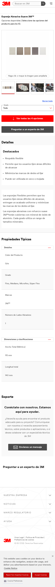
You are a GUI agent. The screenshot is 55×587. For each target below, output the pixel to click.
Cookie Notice (10, 568)
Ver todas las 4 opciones (29, 118)
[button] (13, 581)
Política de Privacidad (35, 537)
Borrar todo (47, 101)
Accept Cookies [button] (41, 575)
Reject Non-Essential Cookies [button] (17, 575)
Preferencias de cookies (24, 540)
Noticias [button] (10, 504)
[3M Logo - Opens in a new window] (6, 3)
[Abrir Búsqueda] (51, 4)
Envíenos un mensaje (30, 447)
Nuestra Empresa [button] (15, 495)
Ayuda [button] (8, 521)
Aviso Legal (19, 537)
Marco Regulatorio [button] (17, 513)
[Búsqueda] (43, 3)
